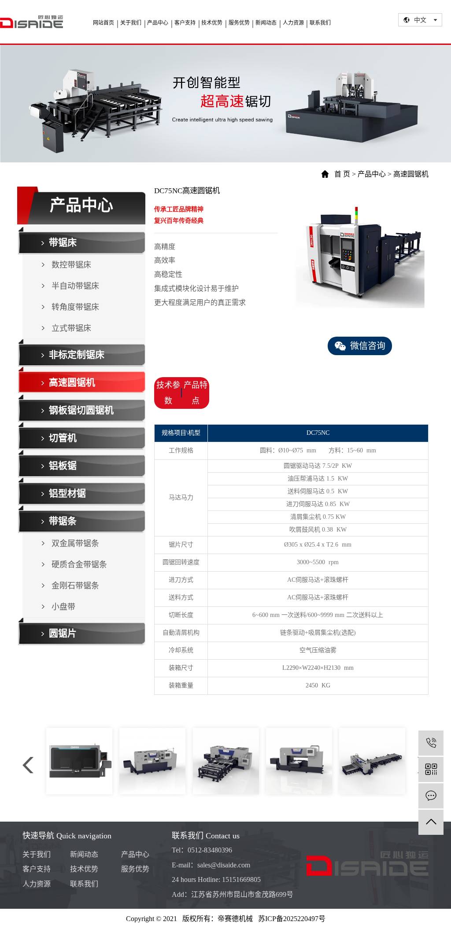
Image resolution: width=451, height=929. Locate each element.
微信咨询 (365, 346)
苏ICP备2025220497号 (291, 918)
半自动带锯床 (75, 286)
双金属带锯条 (75, 543)
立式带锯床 (71, 328)
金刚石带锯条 (75, 585)
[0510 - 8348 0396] (431, 743)
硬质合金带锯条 (79, 564)
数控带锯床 (71, 265)
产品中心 (372, 174)
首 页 (342, 174)
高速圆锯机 (411, 174)
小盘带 (63, 606)
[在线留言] (431, 795)
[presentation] (27, 765)
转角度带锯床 (75, 307)
